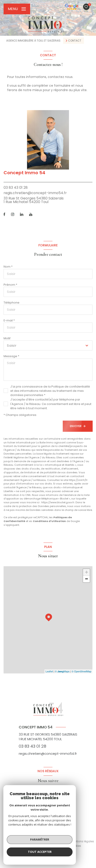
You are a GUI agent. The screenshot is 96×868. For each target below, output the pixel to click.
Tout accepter (40, 852)
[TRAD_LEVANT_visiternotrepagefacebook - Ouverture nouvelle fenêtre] (4, 214)
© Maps (62, 671)
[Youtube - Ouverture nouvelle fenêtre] (30, 214)
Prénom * (10, 285)
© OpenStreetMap (81, 671)
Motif (7, 338)
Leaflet (49, 671)
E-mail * (9, 320)
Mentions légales (82, 841)
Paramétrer (39, 839)
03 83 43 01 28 (16, 187)
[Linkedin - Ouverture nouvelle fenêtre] (21, 214)
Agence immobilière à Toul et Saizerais (33, 40)
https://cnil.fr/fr (78, 480)
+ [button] (86, 572)
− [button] (86, 579)
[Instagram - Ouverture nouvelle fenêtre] (12, 214)
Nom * (8, 266)
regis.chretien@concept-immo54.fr (35, 192)
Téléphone (11, 302)
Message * (11, 356)
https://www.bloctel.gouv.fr (57, 502)
